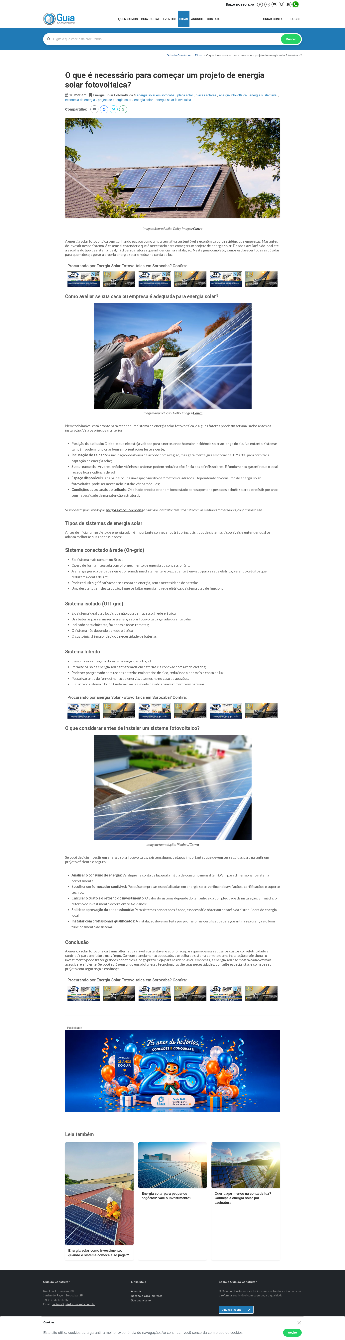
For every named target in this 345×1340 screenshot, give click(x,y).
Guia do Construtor (179, 55)
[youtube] (274, 4)
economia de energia (80, 100)
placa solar (185, 95)
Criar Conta (273, 19)
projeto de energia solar (115, 100)
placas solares (206, 95)
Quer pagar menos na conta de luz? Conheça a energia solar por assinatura (243, 1198)
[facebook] (260, 4)
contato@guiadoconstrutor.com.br (73, 1304)
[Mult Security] (83, 278)
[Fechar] (299, 1322)
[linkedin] (267, 4)
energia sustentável (264, 95)
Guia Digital (150, 19)
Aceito (292, 1332)
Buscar (291, 39)
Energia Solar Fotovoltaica (173, 100)
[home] (59, 19)
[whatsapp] (296, 4)
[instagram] (281, 4)
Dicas (183, 19)
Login (294, 19)
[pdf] (288, 4)
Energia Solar (144, 100)
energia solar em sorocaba (156, 95)
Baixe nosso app (239, 4)
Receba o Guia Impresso (147, 1295)
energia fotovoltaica (233, 95)
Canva (197, 228)
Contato (213, 19)
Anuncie (197, 19)
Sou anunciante (141, 1300)
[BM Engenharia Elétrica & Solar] (119, 278)
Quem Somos (128, 19)
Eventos (169, 19)
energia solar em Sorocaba (124, 510)
